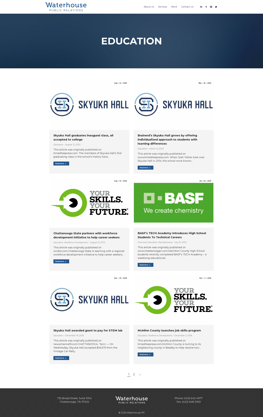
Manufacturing (165, 242)
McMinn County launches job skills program (169, 330)
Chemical (142, 242)
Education (58, 144)
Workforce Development (76, 242)
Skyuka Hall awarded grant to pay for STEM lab (87, 330)
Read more (59, 164)
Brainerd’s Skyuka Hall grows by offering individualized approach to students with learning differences (167, 139)
